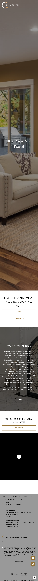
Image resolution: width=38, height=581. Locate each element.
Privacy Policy (12, 555)
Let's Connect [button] (19, 399)
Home (19, 312)
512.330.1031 (10, 516)
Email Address (7, 542)
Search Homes (19, 318)
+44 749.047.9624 (12, 526)
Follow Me (19, 428)
